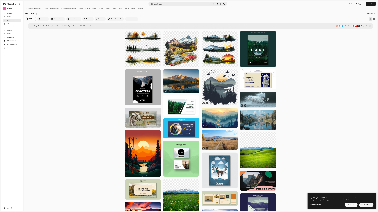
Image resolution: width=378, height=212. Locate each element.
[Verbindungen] (4, 208)
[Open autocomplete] (151, 4)
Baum (127, 9)
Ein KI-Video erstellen (52, 9)
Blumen (87, 9)
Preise (351, 4)
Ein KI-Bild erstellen (34, 9)
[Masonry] (370, 19)
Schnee (108, 9)
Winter (121, 9)
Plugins (363, 26)
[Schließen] (370, 26)
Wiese (115, 9)
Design (80, 9)
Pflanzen (141, 9)
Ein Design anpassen (69, 9)
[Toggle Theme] (11, 208)
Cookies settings (315, 205)
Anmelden (370, 4)
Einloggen (359, 4)
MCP (346, 26)
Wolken (101, 9)
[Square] (374, 19)
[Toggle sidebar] (19, 3)
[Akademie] (7, 208)
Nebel (94, 9)
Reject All (351, 205)
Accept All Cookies (366, 205)
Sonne (133, 9)
